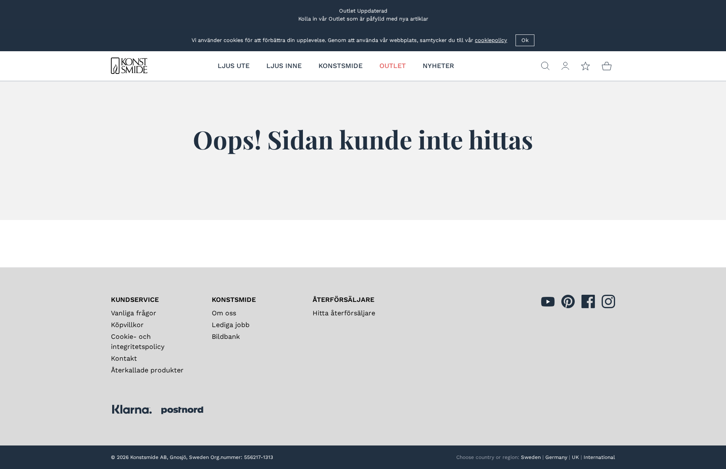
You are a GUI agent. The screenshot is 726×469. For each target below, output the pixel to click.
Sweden (531, 457)
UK (575, 457)
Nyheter (438, 66)
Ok (525, 40)
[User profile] (565, 66)
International (599, 457)
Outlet (392, 66)
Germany (556, 457)
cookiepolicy (491, 40)
